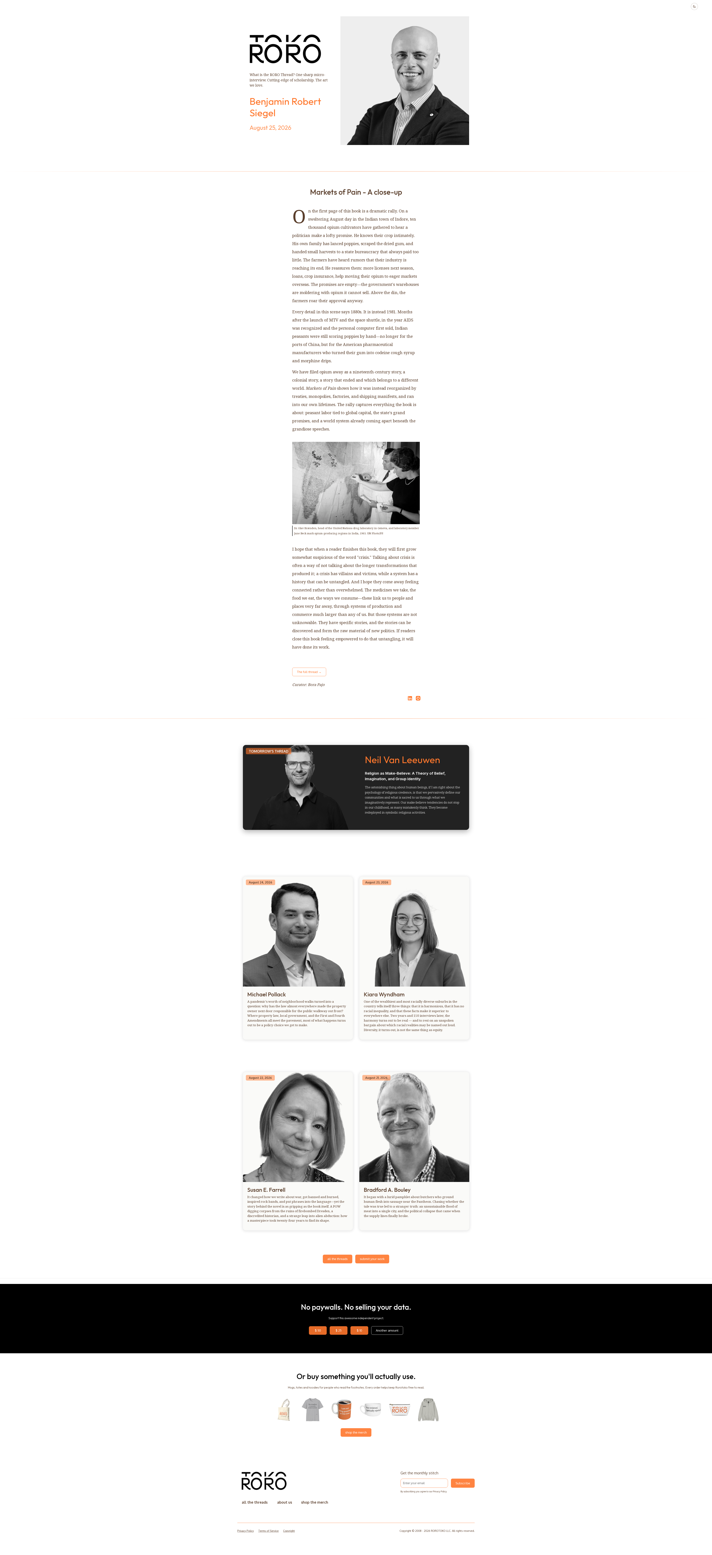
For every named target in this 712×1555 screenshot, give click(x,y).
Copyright (289, 1530)
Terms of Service (268, 1530)
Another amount (387, 1330)
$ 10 (359, 1330)
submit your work (372, 1259)
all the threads (337, 1259)
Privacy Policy (439, 1491)
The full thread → (309, 672)
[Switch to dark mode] (694, 6)
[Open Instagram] (418, 700)
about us (284, 1502)
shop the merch (356, 1432)
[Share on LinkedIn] (409, 698)
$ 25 (339, 1330)
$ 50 (318, 1330)
